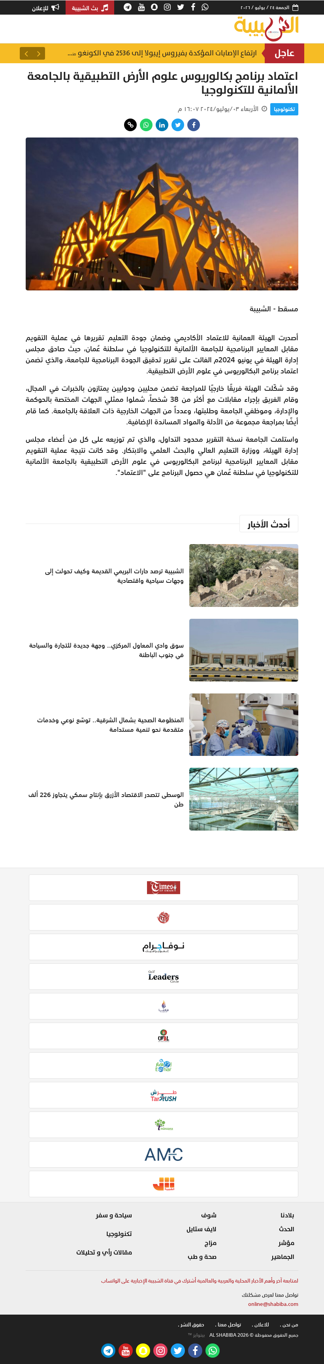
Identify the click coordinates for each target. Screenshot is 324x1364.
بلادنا (287, 1215)
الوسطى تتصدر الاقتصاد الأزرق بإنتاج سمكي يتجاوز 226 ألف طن (106, 799)
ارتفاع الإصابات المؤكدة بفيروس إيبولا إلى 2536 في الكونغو (162, 53)
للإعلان (41, 8)
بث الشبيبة (86, 8)
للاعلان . (260, 1324)
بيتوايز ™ (196, 1335)
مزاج (211, 1243)
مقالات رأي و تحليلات (104, 1252)
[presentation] (38, 53)
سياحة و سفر (114, 1215)
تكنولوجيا (284, 109)
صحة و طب (202, 1257)
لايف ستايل (201, 1229)
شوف (209, 1215)
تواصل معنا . (228, 1324)
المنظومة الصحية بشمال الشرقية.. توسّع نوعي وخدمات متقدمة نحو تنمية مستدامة (110, 725)
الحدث (286, 1229)
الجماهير (282, 1257)
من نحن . (289, 1324)
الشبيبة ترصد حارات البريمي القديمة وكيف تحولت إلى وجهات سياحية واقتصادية (114, 576)
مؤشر (286, 1243)
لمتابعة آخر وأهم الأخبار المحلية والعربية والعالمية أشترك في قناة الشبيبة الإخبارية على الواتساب (199, 1280)
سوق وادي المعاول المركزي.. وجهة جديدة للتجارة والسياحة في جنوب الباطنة (106, 650)
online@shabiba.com (273, 1304)
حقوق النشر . (191, 1324)
